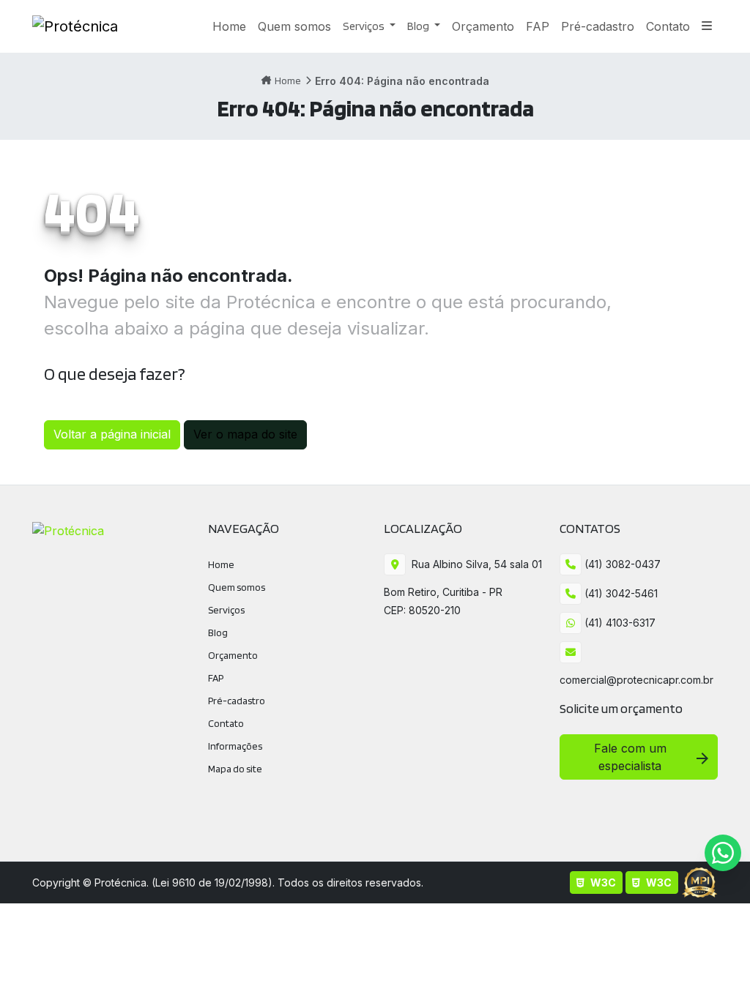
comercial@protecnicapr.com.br (636, 679)
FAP (215, 678)
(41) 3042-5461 (620, 593)
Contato (226, 723)
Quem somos (236, 587)
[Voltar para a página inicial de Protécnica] (75, 26)
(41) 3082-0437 (621, 564)
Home (288, 80)
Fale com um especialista (630, 757)
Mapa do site (235, 769)
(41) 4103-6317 (619, 622)
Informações (235, 746)
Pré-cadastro (236, 700)
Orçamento (233, 655)
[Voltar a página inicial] (68, 530)
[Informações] (707, 26)
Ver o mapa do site (245, 434)
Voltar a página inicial (112, 434)
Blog (419, 26)
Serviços (365, 26)
